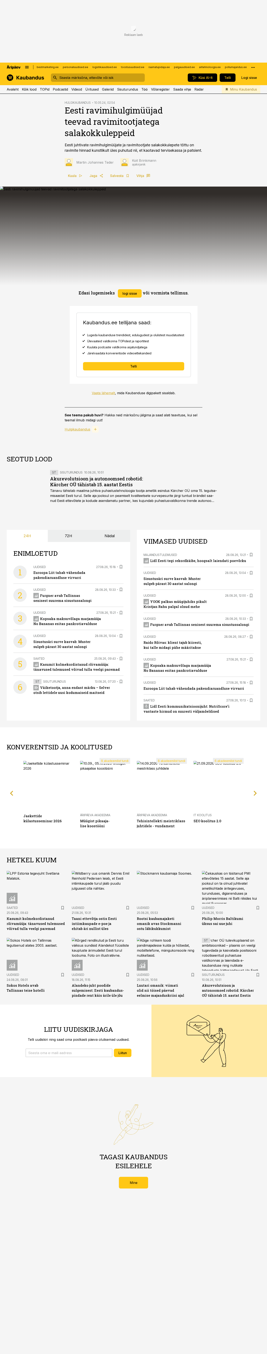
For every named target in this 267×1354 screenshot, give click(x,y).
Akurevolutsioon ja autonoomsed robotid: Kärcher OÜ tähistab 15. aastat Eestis (96, 482)
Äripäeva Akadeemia (95, 815)
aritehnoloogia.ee (210, 67)
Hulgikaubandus (77, 429)
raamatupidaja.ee (159, 67)
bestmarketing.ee (48, 67)
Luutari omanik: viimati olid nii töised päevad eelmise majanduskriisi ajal (160, 990)
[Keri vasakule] (12, 793)
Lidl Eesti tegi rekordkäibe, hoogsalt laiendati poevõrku (198, 560)
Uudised (39, 567)
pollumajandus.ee (236, 67)
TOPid (44, 89)
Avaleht (13, 89)
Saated (39, 658)
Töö (144, 89)
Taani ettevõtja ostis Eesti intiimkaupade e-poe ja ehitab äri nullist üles (94, 923)
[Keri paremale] (255, 793)
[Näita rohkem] (253, 67)
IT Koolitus (203, 815)
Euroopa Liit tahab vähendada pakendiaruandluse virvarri (194, 688)
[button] (69, 1053)
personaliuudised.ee (75, 67)
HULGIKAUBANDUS (78, 102)
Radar (199, 89)
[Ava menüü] (27, 67)
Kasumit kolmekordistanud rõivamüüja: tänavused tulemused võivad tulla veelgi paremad (36, 923)
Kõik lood (29, 89)
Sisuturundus (127, 89)
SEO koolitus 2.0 (207, 821)
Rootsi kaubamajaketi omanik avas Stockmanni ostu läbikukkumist (159, 923)
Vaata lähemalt (103, 393)
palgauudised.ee (184, 67)
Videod (76, 89)
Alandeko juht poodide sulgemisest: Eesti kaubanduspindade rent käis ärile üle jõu (98, 990)
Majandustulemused (160, 555)
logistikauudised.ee (104, 67)
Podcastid (60, 89)
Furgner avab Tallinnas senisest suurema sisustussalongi (199, 624)
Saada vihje (182, 89)
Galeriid (108, 89)
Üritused (92, 89)
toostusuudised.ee (132, 67)
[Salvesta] (120, 566)
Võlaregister (160, 89)
